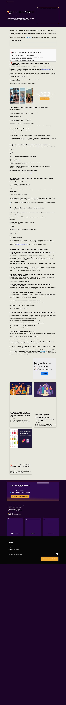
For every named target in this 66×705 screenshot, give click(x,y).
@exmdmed (29, 37)
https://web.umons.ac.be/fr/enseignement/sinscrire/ (24, 305)
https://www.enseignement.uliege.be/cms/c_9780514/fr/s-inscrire (23, 297)
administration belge (45, 69)
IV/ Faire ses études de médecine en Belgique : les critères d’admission (26, 57)
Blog (10, 547)
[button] (58, 2)
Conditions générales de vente (15, 554)
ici (10, 203)
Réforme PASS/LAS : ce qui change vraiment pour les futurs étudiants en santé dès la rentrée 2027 (20, 414)
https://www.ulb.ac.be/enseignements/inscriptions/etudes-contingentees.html (28, 302)
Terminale (11, 544)
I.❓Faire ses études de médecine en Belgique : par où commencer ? (26, 52)
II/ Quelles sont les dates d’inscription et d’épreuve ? (22, 54)
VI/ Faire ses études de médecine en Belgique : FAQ (22, 60)
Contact (10, 551)
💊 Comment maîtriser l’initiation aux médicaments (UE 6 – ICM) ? (20, 465)
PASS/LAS (11, 542)
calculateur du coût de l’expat (22, 244)
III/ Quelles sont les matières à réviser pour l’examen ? (22, 55)
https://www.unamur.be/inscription (21, 308)
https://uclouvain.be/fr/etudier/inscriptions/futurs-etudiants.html (27, 300)
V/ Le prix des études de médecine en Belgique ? (21, 58)
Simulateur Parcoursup (14, 549)
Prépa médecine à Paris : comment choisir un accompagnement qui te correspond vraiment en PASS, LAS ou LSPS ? (44, 417)
